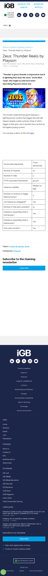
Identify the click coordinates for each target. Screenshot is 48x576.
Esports (24, 372)
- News (12, 515)
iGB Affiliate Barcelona (10, 480)
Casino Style (7, 498)
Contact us (6, 452)
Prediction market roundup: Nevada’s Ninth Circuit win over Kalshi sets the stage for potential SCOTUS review (24, 512)
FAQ (4, 456)
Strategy (24, 406)
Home (5, 47)
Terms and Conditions (36, 571)
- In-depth (13, 520)
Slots (28, 47)
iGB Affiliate (7, 476)
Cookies (21, 571)
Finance (24, 377)
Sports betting (24, 402)
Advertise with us (9, 459)
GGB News (7, 491)
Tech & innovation (24, 410)
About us (6, 449)
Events (5, 431)
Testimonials (7, 463)
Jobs (4, 435)
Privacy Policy (9, 571)
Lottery (24, 385)
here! (32, 133)
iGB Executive (8, 484)
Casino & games (17, 47)
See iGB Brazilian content (9, 15)
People (24, 394)
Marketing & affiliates (24, 389)
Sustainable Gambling (24, 398)
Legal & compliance (24, 381)
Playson (17, 251)
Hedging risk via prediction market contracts (18, 519)
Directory (6, 428)
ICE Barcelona (8, 487)
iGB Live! (6, 473)
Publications (7, 438)
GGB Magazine (8, 494)
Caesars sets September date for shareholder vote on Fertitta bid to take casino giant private (22, 525)
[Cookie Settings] (3, 572)
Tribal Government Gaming (12, 501)
